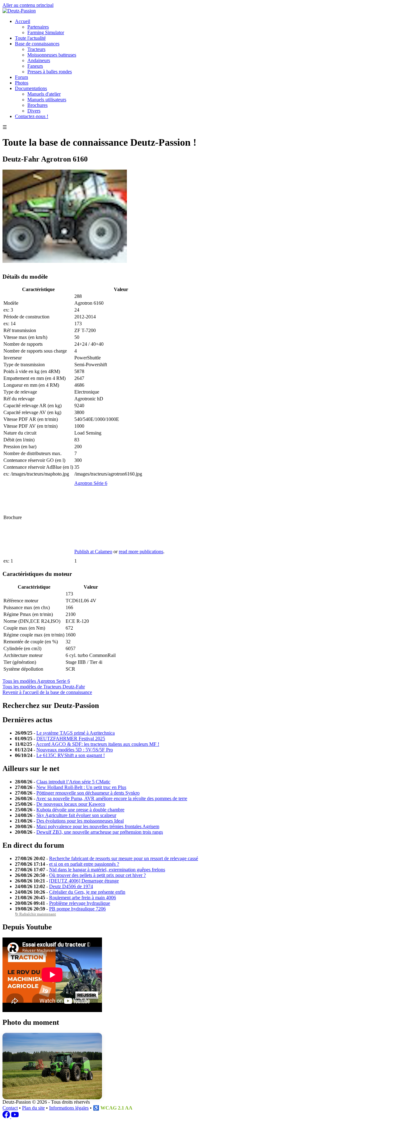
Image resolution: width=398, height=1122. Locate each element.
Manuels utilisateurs (46, 99)
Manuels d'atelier (44, 94)
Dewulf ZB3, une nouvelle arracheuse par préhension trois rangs (99, 832)
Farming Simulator (45, 32)
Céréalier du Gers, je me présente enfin (87, 892)
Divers (33, 110)
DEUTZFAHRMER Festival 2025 (70, 738)
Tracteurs (36, 49)
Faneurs (35, 66)
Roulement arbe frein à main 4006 (82, 897)
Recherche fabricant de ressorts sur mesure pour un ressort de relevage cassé (123, 858)
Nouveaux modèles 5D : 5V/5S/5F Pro (74, 749)
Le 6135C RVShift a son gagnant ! (70, 755)
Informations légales (69, 1108)
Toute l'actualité (30, 38)
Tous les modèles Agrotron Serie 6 (36, 681)
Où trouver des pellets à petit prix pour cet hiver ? (97, 875)
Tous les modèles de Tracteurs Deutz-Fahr (43, 686)
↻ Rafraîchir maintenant (35, 914)
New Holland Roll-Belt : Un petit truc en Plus (81, 787)
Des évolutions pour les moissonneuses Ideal (80, 820)
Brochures (37, 105)
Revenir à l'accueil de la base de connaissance (47, 692)
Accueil (22, 21)
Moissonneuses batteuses (51, 54)
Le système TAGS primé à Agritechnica (75, 733)
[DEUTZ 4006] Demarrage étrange (84, 880)
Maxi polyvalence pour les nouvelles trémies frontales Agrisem (97, 826)
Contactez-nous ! (31, 116)
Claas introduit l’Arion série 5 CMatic (73, 781)
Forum (21, 77)
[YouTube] (15, 1116)
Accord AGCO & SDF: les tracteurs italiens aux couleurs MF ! (97, 744)
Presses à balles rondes (49, 71)
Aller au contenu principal (27, 5)
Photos (21, 82)
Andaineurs (38, 60)
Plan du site (33, 1108)
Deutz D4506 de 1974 (71, 886)
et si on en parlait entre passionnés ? (84, 864)
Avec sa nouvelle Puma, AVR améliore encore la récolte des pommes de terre (111, 798)
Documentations (31, 88)
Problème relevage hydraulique (79, 903)
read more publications (141, 551)
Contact (10, 1108)
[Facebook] (6, 1116)
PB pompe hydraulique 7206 (77, 908)
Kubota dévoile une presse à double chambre (80, 809)
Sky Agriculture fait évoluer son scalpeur (76, 815)
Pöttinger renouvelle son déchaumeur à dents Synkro (88, 793)
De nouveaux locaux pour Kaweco (70, 804)
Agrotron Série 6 (90, 483)
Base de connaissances (37, 43)
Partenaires (38, 27)
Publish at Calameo (93, 551)
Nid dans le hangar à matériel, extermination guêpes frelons (107, 869)
